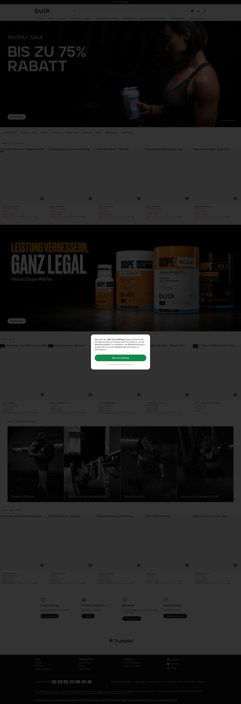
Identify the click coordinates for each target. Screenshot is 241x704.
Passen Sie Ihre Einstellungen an (120, 364)
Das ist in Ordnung (120, 357)
